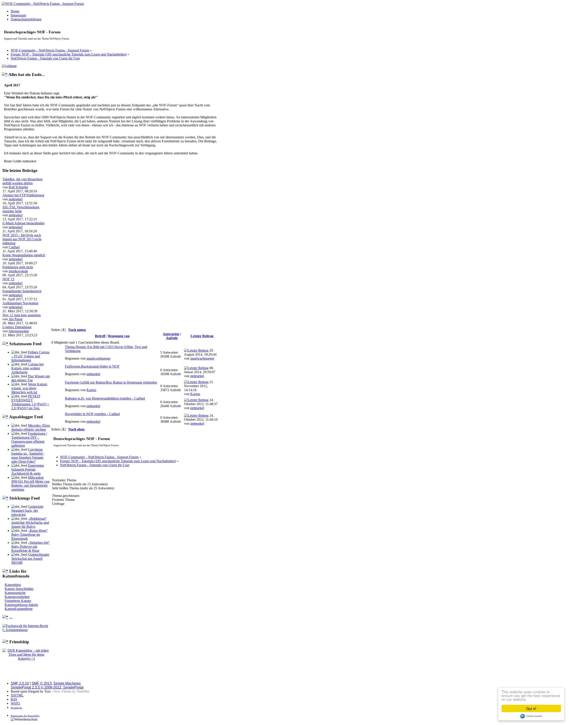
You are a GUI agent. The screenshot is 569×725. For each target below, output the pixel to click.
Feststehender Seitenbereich (21, 291)
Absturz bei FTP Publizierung (23, 195)
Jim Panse (16, 319)
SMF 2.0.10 (20, 683)
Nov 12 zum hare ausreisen (21, 315)
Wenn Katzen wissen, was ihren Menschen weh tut (29, 388)
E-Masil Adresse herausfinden (23, 223)
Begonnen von (119, 336)
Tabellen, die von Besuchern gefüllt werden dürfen (22, 181)
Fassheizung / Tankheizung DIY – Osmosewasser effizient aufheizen (29, 439)
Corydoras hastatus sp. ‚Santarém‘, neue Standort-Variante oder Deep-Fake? (27, 455)
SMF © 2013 (42, 683)
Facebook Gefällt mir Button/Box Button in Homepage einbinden (111, 382)
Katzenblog (13, 585)
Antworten (171, 334)
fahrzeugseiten (19, 331)
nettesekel (15, 199)
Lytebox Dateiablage (17, 327)
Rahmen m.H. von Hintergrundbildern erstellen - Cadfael (105, 398)
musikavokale (18, 271)
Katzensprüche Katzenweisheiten (17, 595)
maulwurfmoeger (98, 358)
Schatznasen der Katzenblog (25, 715)
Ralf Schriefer (18, 187)
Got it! (531, 708)
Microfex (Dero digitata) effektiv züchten (30, 427)
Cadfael (14, 247)
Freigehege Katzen (18, 601)
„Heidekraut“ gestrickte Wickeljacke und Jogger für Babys (30, 522)
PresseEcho (16, 707)
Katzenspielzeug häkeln (21, 605)
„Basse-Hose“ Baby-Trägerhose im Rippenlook (29, 534)
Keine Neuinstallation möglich (23, 255)
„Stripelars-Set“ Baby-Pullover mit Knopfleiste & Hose (30, 546)
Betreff (100, 336)
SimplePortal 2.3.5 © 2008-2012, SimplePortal (47, 687)
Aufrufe (172, 338)
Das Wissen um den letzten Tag (30, 378)
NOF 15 (8, 279)
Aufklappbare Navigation (20, 303)
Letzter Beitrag (202, 336)
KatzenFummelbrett (18, 609)
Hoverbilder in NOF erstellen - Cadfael (92, 414)
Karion (91, 390)
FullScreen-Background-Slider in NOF (92, 366)
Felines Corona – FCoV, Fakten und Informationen (30, 356)
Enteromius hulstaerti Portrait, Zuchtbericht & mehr (27, 469)
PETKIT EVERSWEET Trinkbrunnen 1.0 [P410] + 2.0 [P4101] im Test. (30, 402)
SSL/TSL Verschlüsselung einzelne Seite (20, 209)
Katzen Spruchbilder (19, 589)
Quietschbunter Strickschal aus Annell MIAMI (30, 558)
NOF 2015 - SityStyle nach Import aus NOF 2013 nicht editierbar (21, 239)
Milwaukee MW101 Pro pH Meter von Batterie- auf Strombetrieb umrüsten (30, 483)
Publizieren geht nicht (17, 267)
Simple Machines (67, 683)
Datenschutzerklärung (26, 19)
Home (15, 11)
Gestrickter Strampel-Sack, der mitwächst (27, 510)
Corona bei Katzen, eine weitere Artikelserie (27, 368)
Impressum (18, 15)
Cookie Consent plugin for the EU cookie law (531, 716)
